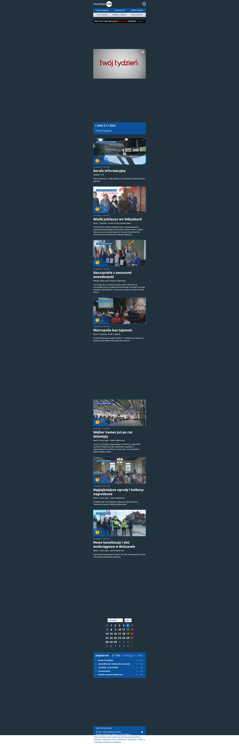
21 (107, 637)
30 (115, 642)
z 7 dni (116, 655)
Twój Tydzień (103, 130)
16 (115, 633)
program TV (119, 10)
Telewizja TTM (117, 734)
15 (111, 633)
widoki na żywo (137, 10)
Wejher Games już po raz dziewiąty (113, 434)
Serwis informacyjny (109, 171)
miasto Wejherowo (103, 403)
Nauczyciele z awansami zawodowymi (112, 275)
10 (119, 629)
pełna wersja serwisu (104, 728)
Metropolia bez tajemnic (112, 330)
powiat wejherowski (104, 243)
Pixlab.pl (127, 734)
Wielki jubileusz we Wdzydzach (117, 219)
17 (119, 633)
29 (111, 642)
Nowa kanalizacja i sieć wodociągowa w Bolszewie (114, 544)
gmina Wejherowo (103, 513)
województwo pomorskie (106, 142)
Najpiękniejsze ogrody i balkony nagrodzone (118, 492)
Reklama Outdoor (119, 15)
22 (111, 637)
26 (127, 637)
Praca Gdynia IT (137, 15)
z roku (139, 655)
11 (123, 629)
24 (119, 637)
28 (107, 642)
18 (123, 633)
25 (123, 637)
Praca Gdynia (102, 15)
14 (107, 633)
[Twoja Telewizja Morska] (102, 4)
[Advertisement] (119, 35)
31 (107, 625)
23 (115, 637)
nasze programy (102, 10)
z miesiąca (127, 655)
